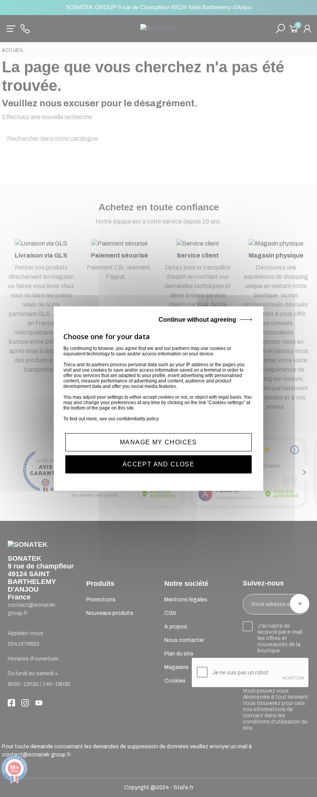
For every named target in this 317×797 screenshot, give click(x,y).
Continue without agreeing (197, 319)
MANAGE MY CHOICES (158, 442)
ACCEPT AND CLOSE (158, 464)
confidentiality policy (137, 419)
